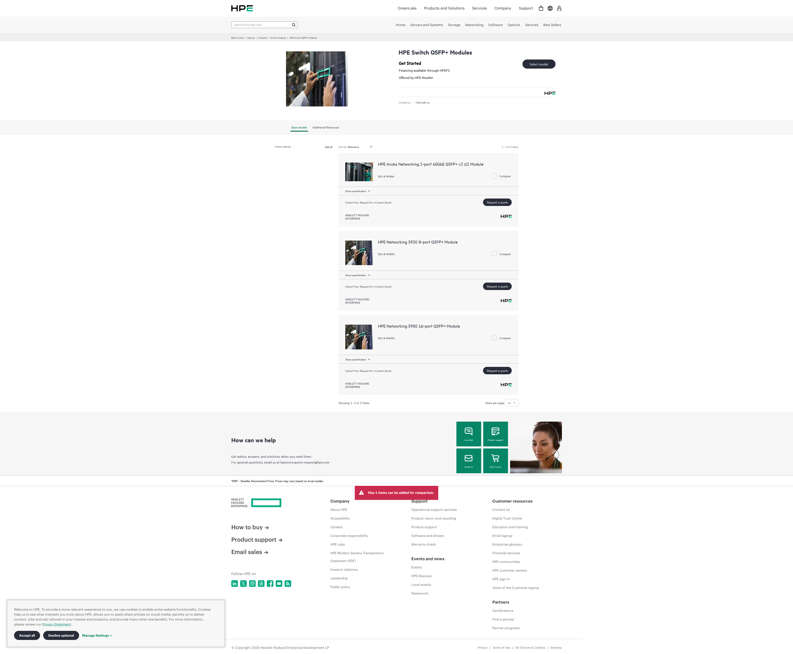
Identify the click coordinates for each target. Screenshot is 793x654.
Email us (469, 466)
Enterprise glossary (507, 544)
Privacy (483, 647)
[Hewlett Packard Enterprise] (242, 8)
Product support (495, 439)
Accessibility (340, 518)
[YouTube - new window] (279, 583)
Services (479, 8)
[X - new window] (243, 583)
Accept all (27, 635)
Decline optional (61, 635)
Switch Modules (278, 37)
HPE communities (506, 562)
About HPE (338, 510)
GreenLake (407, 8)
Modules (263, 37)
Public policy (340, 587)
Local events (421, 585)
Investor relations (344, 569)
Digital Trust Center (507, 518)
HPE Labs (337, 544)
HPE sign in (501, 579)
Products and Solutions (444, 8)
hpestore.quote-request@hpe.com (304, 462)
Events (416, 567)
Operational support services (434, 510)
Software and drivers (427, 536)
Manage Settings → (97, 635)
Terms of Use (501, 647)
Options (251, 37)
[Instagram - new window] (252, 583)
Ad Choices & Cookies (530, 647)
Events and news (427, 558)
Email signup (502, 536)
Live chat (468, 439)
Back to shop (237, 37)
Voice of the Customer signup (515, 588)
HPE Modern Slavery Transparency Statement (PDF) (357, 557)
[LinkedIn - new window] (234, 583)
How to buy (495, 466)
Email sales (246, 552)
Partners (500, 602)
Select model (539, 64)
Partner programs (506, 628)
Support (526, 8)
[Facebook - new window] (270, 583)
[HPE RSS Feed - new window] (288, 583)
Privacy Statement (56, 624)
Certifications (502, 611)
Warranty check (423, 544)
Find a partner (503, 619)
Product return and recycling (433, 518)
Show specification (355, 191)
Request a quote (497, 202)
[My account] (559, 8)
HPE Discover (421, 576)
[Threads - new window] (261, 583)
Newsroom (420, 593)
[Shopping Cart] (541, 8)
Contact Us (501, 510)
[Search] (293, 24)
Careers (336, 527)
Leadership (339, 578)
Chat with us (423, 102)
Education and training (510, 527)
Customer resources (512, 501)
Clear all (328, 146)
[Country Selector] (550, 8)
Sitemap (556, 647)
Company (502, 8)
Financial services (506, 553)
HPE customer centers (509, 570)
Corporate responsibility (349, 536)
